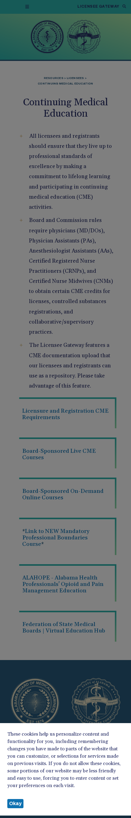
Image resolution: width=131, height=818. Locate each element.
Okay (15, 803)
